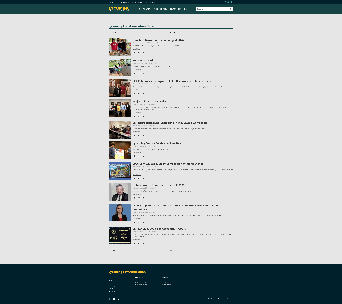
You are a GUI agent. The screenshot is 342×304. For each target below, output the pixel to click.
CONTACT (140, 2)
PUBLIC (155, 9)
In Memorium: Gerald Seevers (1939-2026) (159, 185)
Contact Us (139, 278)
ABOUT (111, 2)
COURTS (173, 9)
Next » (115, 32)
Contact (111, 289)
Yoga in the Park (143, 60)
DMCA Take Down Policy (116, 291)
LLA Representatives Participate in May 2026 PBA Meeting (170, 122)
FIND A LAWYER (144, 9)
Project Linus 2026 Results (149, 101)
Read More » (137, 49)
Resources (112, 283)
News (110, 281)
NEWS (116, 2)
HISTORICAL (182, 9)
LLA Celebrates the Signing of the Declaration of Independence (173, 81)
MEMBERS (163, 9)
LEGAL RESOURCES (150, 2)
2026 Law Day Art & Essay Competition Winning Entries (168, 163)
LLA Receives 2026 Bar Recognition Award (159, 228)
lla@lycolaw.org (139, 284)
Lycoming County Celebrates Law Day (157, 143)
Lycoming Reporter (115, 286)
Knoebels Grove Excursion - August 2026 (158, 40)
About (110, 278)
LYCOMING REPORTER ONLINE (128, 2)
